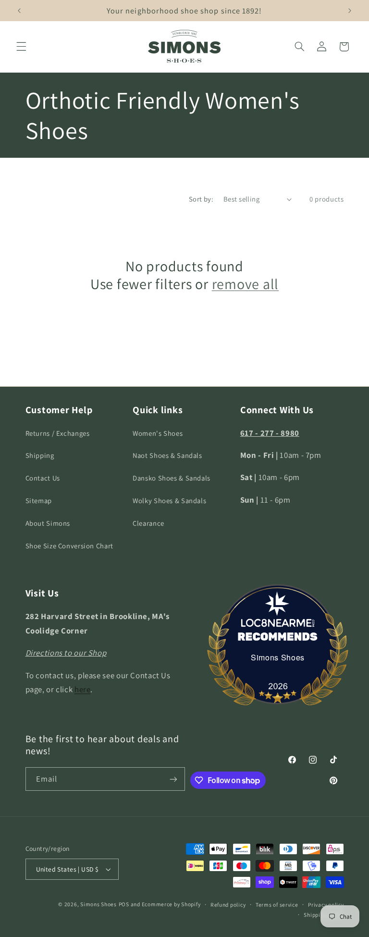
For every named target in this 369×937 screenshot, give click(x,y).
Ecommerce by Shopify (171, 904)
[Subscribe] (173, 779)
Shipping (39, 455)
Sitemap (38, 500)
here (82, 689)
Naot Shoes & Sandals (167, 455)
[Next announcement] (349, 10)
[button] (21, 47)
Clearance (148, 523)
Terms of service (277, 904)
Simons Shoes (278, 657)
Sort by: (201, 198)
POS (124, 904)
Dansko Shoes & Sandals (171, 477)
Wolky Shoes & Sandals (169, 500)
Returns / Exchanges (57, 433)
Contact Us (42, 477)
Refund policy (228, 904)
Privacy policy (326, 904)
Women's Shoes (158, 433)
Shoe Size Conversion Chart (69, 545)
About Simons (48, 523)
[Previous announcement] (19, 10)
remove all (245, 284)
